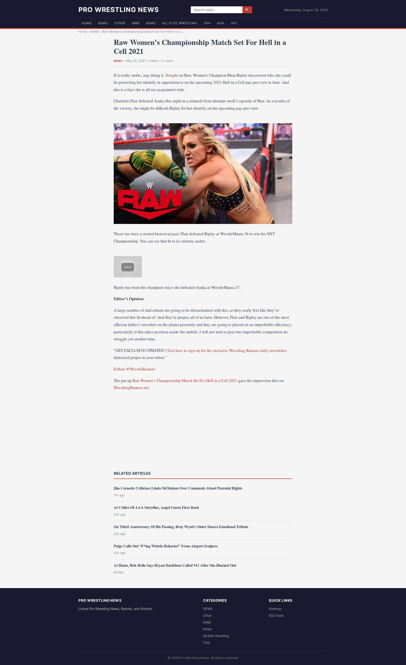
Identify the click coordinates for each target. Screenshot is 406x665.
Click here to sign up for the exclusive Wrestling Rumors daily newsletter (226, 350)
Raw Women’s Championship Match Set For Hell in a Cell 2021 (185, 380)
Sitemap (275, 609)
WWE (136, 23)
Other (119, 23)
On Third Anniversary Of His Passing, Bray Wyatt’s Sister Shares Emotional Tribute (181, 526)
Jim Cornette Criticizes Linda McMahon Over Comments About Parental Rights (178, 488)
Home (87, 23)
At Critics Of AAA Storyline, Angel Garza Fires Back (156, 507)
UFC (234, 23)
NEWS (103, 23)
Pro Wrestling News (118, 10)
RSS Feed (276, 615)
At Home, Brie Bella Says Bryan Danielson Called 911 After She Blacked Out (175, 565)
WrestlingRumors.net (131, 387)
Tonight (171, 75)
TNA (207, 23)
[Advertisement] (203, 430)
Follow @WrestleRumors (134, 369)
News (151, 23)
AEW (220, 23)
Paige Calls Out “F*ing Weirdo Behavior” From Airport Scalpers (166, 546)
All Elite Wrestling (179, 23)
